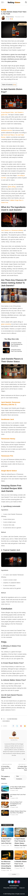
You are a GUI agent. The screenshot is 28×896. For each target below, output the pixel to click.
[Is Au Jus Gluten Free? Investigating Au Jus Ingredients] (5, 805)
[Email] (12, 19)
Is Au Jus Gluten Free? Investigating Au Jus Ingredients (16, 803)
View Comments (19, 777)
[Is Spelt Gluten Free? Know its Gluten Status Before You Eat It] (21, 832)
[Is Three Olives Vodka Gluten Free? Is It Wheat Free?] (5, 789)
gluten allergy (12, 186)
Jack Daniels (6, 721)
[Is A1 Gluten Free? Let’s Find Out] (5, 796)
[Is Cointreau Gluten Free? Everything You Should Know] (14, 344)
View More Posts (14, 739)
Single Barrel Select (9, 471)
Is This (3, 9)
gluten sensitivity (6, 324)
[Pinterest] (10, 19)
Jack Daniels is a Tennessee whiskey (12, 230)
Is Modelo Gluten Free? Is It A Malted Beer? (21, 864)
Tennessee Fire (7, 456)
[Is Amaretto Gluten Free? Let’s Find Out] (14, 350)
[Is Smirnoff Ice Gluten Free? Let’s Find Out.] (7, 832)
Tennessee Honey (8, 439)
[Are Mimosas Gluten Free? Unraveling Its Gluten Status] (7, 855)
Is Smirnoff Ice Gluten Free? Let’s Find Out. (6, 841)
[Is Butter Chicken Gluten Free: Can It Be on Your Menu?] (5, 813)
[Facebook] (7, 19)
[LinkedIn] (24, 759)
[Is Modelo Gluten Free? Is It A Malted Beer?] (21, 855)
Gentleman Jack (7, 419)
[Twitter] (8, 19)
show (14, 84)
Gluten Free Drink (12, 718)
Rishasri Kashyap (10, 16)
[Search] (26, 2)
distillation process (6, 130)
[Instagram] (18, 881)
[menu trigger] (3, 2)
